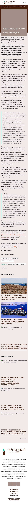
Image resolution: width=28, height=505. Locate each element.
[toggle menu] (2, 2)
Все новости (23, 438)
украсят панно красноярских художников (13, 234)
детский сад (5, 258)
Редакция (14, 489)
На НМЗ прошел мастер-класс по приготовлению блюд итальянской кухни (12, 407)
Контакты (14, 491)
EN (23, 2)
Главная (3, 6)
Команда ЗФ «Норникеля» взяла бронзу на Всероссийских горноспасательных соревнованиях (12, 381)
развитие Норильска (8, 261)
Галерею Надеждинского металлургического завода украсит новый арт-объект (13, 432)
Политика (14, 496)
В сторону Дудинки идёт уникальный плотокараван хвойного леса (13, 297)
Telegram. (16, 247)
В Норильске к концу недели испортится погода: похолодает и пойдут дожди (14, 346)
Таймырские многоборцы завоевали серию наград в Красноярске (12, 321)
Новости (8, 6)
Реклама (14, 493)
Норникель (15, 258)
